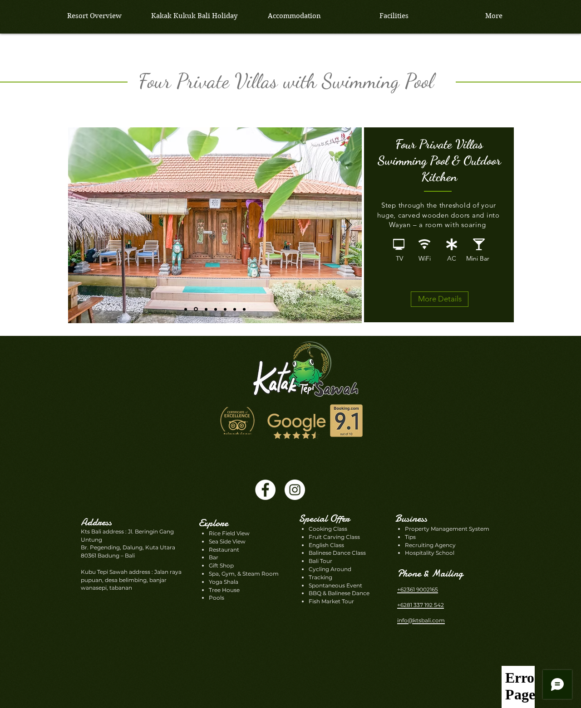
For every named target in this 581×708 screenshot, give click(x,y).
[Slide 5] (215, 309)
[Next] (348, 225)
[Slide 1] (206, 309)
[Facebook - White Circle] (265, 490)
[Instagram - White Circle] (295, 490)
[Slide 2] (185, 309)
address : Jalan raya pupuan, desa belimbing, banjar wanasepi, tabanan (131, 580)
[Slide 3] (196, 309)
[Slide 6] (234, 309)
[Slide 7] (244, 309)
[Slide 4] (225, 309)
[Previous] (82, 225)
